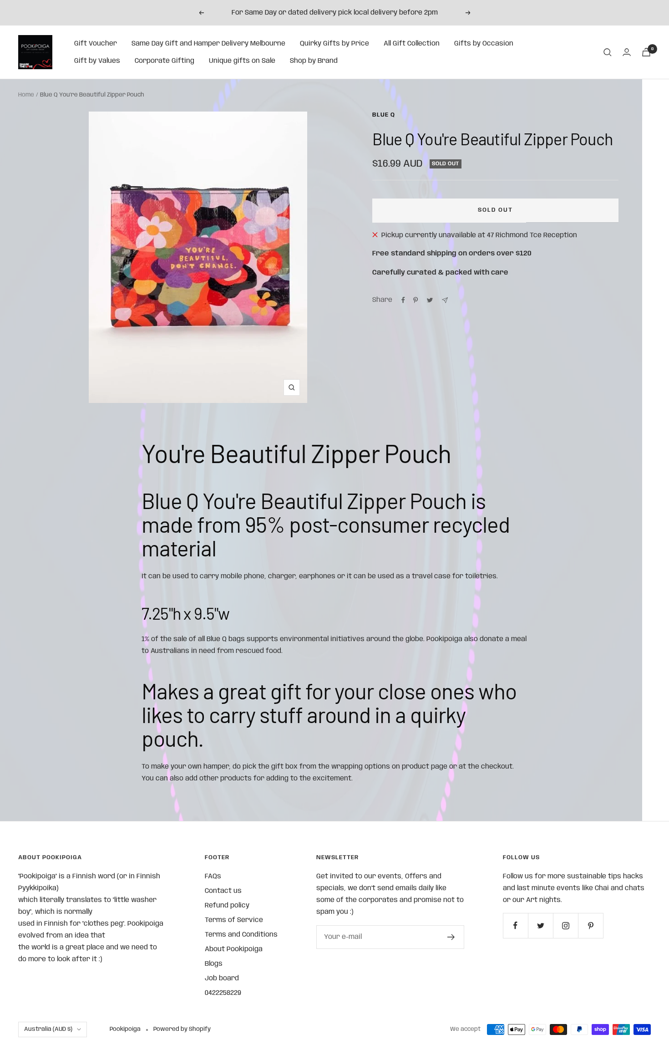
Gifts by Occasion (483, 43)
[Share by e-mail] (445, 300)
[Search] (607, 52)
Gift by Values (97, 61)
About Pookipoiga (234, 949)
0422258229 (223, 993)
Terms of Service (234, 920)
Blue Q (383, 115)
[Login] (627, 52)
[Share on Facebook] (403, 300)
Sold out (495, 210)
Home (26, 95)
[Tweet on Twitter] (430, 300)
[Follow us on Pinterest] (590, 925)
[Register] (451, 937)
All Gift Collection (412, 43)
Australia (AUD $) (48, 1029)
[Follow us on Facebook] (515, 925)
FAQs (213, 876)
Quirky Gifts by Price (334, 43)
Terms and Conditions (241, 934)
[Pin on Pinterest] (415, 300)
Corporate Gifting (164, 61)
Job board (222, 978)
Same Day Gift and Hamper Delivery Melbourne (208, 43)
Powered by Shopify (182, 1029)
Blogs (214, 964)
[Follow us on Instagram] (565, 925)
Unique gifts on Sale (242, 61)
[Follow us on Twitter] (540, 925)
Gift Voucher (95, 43)
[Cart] (646, 52)
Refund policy (227, 905)
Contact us (223, 891)
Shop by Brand (314, 61)
